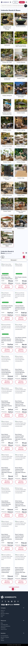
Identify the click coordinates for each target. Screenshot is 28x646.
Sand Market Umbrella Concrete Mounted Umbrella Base (7, 307)
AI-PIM (2, 638)
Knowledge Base (4, 624)
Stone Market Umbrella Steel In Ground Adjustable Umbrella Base (6, 372)
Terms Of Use (4, 629)
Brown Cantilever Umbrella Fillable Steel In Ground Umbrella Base (5, 570)
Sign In (15, 2)
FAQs (2, 616)
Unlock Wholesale (7, 286)
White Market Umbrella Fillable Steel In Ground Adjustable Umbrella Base (20, 504)
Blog (2, 623)
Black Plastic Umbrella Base (21, 278)
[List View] (25, 253)
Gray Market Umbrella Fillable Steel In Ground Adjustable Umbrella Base (20, 340)
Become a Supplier (5, 637)
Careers (2, 611)
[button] (14, 260)
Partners (2, 615)
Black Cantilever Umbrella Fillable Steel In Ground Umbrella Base (19, 537)
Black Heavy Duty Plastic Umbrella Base (6, 278)
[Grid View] (23, 253)
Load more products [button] (14, 587)
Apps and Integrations (5, 626)
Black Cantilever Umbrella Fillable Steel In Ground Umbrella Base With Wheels (20, 571)
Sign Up (21, 2)
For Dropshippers (4, 635)
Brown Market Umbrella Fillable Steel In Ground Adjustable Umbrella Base (20, 471)
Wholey (2, 640)
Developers (3, 627)
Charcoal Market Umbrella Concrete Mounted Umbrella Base (20, 308)
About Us (3, 610)
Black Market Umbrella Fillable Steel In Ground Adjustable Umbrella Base (6, 404)
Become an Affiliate (5, 613)
